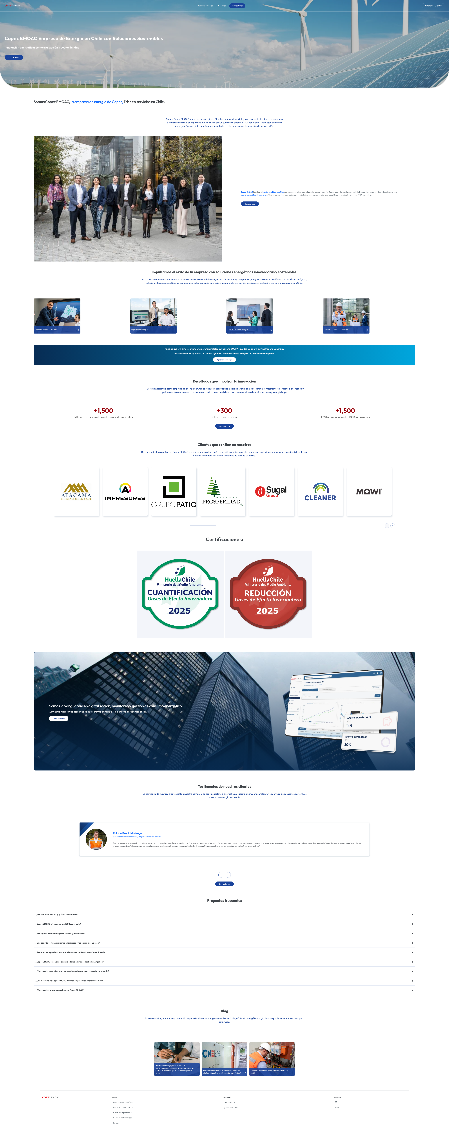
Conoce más (250, 204)
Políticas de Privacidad (122, 1118)
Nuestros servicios (205, 6)
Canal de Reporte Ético (122, 1112)
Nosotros (222, 6)
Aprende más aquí (224, 360)
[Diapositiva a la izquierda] (387, 525)
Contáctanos (237, 6)
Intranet (116, 1123)
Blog (337, 1107)
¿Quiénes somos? (231, 1107)
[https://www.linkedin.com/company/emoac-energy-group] (336, 1102)
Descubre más (59, 718)
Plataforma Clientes (433, 6)
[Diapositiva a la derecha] (392, 525)
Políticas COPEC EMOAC (123, 1107)
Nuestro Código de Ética (123, 1102)
